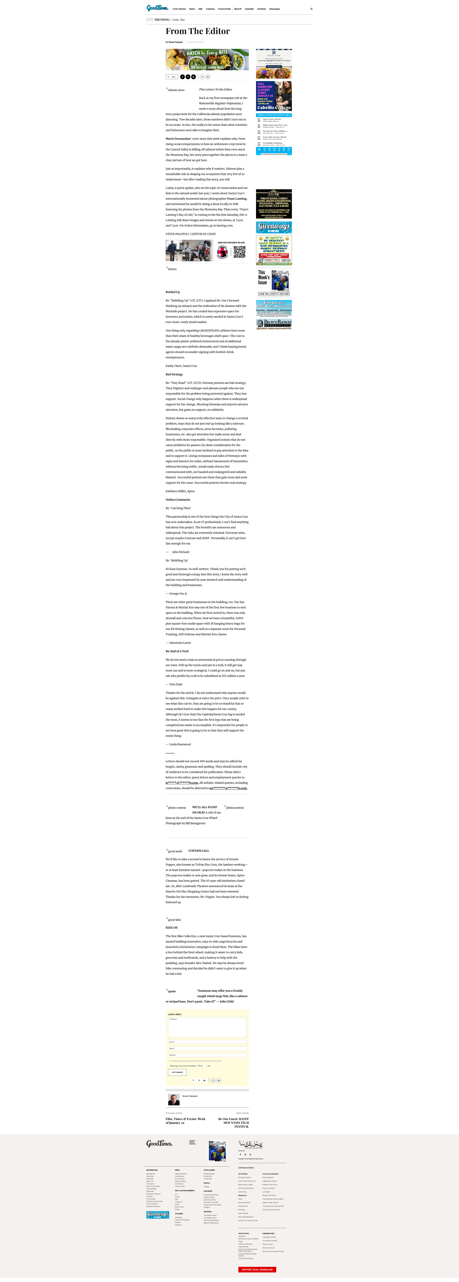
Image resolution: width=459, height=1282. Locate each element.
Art (176, 1194)
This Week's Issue (210, 1215)
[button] (311, 9)
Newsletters (150, 1174)
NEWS (177, 1170)
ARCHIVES (192, 1142)
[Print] (207, 76)
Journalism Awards (269, 1241)
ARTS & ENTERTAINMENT (185, 1191)
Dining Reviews (209, 1174)
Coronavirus (179, 1176)
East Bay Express (244, 1177)
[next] (151, 19)
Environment (179, 1179)
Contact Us (150, 1184)
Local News (179, 1184)
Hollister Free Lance (269, 1185)
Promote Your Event (211, 1202)
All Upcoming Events (211, 1195)
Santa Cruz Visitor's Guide (247, 1220)
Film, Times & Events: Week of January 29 (185, 1121)
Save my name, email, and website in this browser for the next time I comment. (196, 1061)
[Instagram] (245, 1155)
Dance (177, 1197)
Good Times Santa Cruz (247, 1181)
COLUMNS (179, 1214)
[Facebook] (182, 76)
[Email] (201, 76)
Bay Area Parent (244, 1203)
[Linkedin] (193, 76)
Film (176, 1199)
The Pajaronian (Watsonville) (273, 1206)
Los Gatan (266, 1192)
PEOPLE (207, 1183)
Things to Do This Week (212, 1205)
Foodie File (208, 1176)
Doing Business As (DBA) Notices (247, 1255)
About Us (149, 1181)
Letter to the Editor (153, 1186)
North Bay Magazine (246, 1217)
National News (180, 1181)
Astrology (178, 1217)
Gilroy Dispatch (268, 1177)
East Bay (241, 1210)
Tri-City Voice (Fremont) (271, 1210)
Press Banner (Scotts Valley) (272, 1199)
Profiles (206, 1187)
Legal (240, 1241)
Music (177, 1204)
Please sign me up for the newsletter (183, 1066)
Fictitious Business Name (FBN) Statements (247, 1250)
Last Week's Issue (210, 1218)
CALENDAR (208, 1191)
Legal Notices (243, 1247)
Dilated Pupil (243, 1206)
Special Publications (211, 1223)
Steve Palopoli (176, 42)
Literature (178, 1202)
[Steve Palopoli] (174, 1099)
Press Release (151, 1189)
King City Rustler (268, 1188)
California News (181, 1174)
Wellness (178, 1225)
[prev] (147, 19)
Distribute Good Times (154, 1201)
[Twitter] (188, 76)
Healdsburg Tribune (269, 1181)
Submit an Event (210, 1200)
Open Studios (243, 1213)
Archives (149, 1196)
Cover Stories (180, 1186)
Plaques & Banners (153, 1206)
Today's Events (209, 1197)
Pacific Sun (242, 1192)
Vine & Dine (208, 1179)
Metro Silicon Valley (245, 1185)
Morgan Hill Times (269, 1195)
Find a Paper (151, 1199)
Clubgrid (207, 1207)
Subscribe (150, 1176)
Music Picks (179, 1207)
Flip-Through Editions (211, 1220)
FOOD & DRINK (209, 1170)
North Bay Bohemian (246, 1188)
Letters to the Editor (182, 1220)
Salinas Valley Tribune (270, 1203)
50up (240, 1199)
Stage (177, 1209)
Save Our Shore (182, 19)
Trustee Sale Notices (245, 1258)
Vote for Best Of (152, 1204)
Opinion (178, 1222)
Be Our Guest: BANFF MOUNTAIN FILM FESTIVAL (233, 1122)
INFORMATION (152, 1170)
